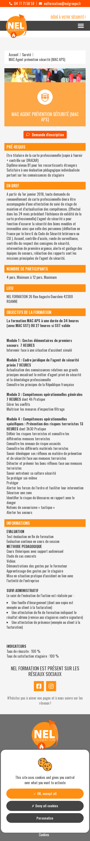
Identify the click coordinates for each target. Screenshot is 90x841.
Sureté (26, 54)
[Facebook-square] (39, 686)
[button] (81, 26)
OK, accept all (46, 793)
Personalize (44, 818)
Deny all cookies (46, 805)
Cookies (44, 834)
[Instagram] (51, 686)
